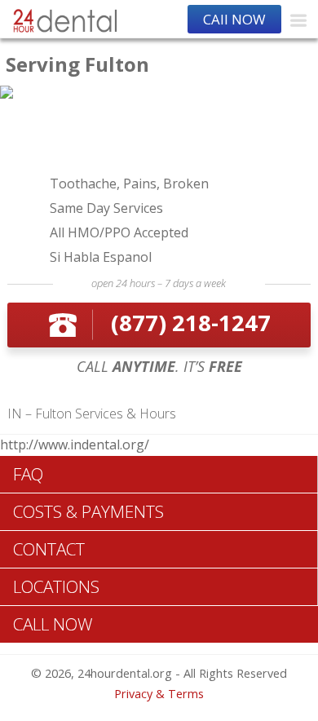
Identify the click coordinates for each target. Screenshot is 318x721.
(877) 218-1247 (191, 322)
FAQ (28, 473)
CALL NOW (53, 624)
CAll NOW (234, 19)
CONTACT (49, 548)
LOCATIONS (56, 586)
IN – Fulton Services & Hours (91, 413)
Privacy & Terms (159, 693)
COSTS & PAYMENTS (88, 511)
